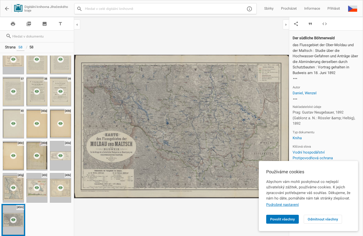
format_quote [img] (310, 23)
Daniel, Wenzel (305, 93)
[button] (353, 8)
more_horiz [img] (295, 78)
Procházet (289, 8)
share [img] (296, 23)
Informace (312, 8)
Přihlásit (333, 8)
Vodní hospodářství (309, 152)
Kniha (297, 138)
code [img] (324, 23)
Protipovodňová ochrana (313, 158)
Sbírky (269, 8)
